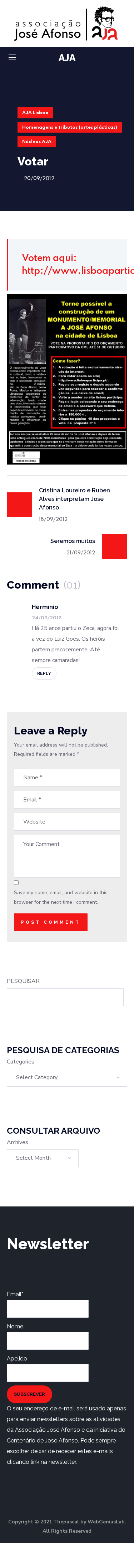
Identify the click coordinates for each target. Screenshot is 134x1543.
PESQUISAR (23, 981)
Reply (44, 673)
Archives (17, 1142)
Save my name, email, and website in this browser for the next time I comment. (61, 897)
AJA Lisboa (35, 113)
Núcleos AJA (36, 141)
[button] (124, 58)
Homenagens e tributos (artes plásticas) (69, 127)
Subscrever (29, 1394)
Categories (20, 1062)
